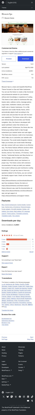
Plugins (20, 353)
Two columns (16, 215)
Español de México (12, 292)
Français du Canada (23, 294)
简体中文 (30, 304)
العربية (3, 284)
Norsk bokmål (20, 298)
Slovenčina (15, 302)
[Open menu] (32, 2)
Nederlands (10, 300)
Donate (21, 367)
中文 (5, 306)
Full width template (16, 209)
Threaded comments (22, 213)
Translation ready (7, 215)
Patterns (21, 356)
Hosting (4, 353)
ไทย (3, 304)
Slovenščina (22, 302)
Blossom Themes (9, 18)
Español (4, 292)
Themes (4, 7)
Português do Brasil (23, 300)
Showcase (21, 347)
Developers (5, 367)
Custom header (21, 204)
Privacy (4, 356)
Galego (9, 296)
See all (31, 251)
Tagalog (6, 304)
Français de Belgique (12, 294)
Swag (21, 370)
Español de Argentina (21, 288)
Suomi (3, 294)
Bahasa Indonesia (25, 296)
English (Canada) (13, 286)
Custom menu (9, 207)
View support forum (7, 263)
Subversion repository (8, 320)
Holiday (24, 209)
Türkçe (12, 304)
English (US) (10, 288)
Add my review (6, 251)
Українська (17, 304)
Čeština (17, 284)
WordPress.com (7, 376)
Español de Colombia (13, 290)
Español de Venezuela (24, 292)
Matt (4, 379)
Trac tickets (5, 324)
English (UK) (21, 286)
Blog (3, 204)
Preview (9, 59)
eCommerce (16, 207)
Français (4, 296)
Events (20, 364)
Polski (15, 300)
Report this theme (7, 274)
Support (4, 364)
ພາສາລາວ (13, 298)
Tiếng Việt (24, 304)
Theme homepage (7, 81)
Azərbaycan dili (10, 284)
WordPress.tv (7, 370)
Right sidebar (17, 211)
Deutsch (22, 284)
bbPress (5, 382)
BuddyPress (6, 385)
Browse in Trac (6, 322)
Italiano (4, 298)
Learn (3, 361)
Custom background (10, 204)
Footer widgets (6, 209)
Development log (6, 318)
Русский (9, 302)
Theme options (11, 213)
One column (10, 211)
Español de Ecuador (25, 290)
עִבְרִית (13, 296)
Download (25, 59)
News (3, 350)
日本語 (8, 298)
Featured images (25, 207)
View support (18, 53)
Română (4, 302)
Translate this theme (7, 310)
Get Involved (22, 361)
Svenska (29, 302)
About (3, 347)
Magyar (18, 296)
